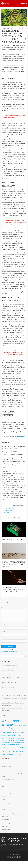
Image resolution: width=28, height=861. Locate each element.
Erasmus (18, 732)
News (3, 806)
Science (18, 744)
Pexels (23, 436)
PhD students (5, 816)
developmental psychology (8, 730)
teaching (21, 751)
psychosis (22, 742)
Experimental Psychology (8, 783)
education (6, 732)
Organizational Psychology (8, 813)
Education (4, 776)
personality (4, 742)
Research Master (11, 744)
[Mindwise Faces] (17, 857)
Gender (9, 735)
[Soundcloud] (15, 857)
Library (3, 799)
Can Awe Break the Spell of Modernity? (11, 682)
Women (15, 754)
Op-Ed (3, 809)
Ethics (22, 732)
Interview (11, 738)
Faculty (3, 786)
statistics (11, 748)
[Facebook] (8, 857)
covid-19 (4, 728)
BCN (8, 721)
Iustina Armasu (18, 28)
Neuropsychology (20, 740)
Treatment (5, 754)
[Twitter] (10, 857)
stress (15, 748)
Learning (4, 796)
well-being (10, 754)
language (17, 738)
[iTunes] (13, 857)
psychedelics (11, 742)
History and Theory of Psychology (10, 793)
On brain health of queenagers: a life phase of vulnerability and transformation (13, 678)
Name (3, 625)
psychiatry (17, 742)
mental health (10, 740)
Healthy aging (5, 789)
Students (16, 751)
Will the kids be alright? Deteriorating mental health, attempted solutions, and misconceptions (12, 590)
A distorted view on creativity (12, 539)
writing (19, 754)
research (5, 744)
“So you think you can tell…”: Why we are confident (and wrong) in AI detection (14, 669)
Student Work (5, 826)
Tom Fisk (16, 436)
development (23, 728)
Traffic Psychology (6, 829)
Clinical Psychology (6, 766)
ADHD (4, 721)
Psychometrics (5, 819)
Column (3, 769)
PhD (7, 742)
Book (11, 721)
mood (14, 740)
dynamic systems (18, 729)
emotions (13, 732)
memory (4, 740)
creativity (11, 508)
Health (12, 735)
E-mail (3, 631)
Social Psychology (6, 823)
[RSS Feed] (20, 857)
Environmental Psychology (8, 779)
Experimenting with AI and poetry (9, 665)
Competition (23, 725)
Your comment (5, 608)
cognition (17, 725)
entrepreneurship (7, 510)
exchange (4, 735)
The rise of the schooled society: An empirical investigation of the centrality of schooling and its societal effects (13, 563)
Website (3, 638)
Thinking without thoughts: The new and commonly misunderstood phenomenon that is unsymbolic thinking (13, 703)
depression (16, 728)
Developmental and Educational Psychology (12, 773)
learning (21, 738)
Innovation (6, 512)
